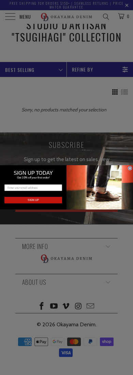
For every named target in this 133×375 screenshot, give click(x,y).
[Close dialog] (130, 168)
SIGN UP (33, 200)
